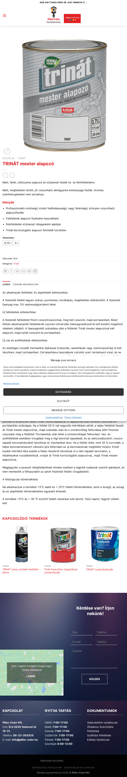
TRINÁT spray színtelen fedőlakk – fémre (21, 571)
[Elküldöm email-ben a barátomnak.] (23, 271)
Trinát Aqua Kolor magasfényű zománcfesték (60, 571)
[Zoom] (7, 151)
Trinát (22, 158)
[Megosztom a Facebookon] (11, 271)
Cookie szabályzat (54, 417)
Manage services (11, 383)
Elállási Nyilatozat (98, 739)
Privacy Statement (73, 417)
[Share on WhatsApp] (5, 271)
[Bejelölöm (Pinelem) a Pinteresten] (29, 271)
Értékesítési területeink (47, 767)
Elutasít (63, 401)
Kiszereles (8, 238)
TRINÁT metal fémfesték (99, 569)
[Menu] (4, 15)
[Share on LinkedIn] (35, 271)
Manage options (63, 410)
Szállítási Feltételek (99, 735)
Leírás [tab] (6, 284)
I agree (30, 676)
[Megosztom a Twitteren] (17, 271)
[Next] (124, 552)
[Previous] (2, 552)
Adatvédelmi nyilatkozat (102, 722)
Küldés (94, 679)
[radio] (7, 243)
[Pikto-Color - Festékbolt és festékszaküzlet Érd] (63, 15)
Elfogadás (63, 391)
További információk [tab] (26, 284)
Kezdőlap (8, 158)
